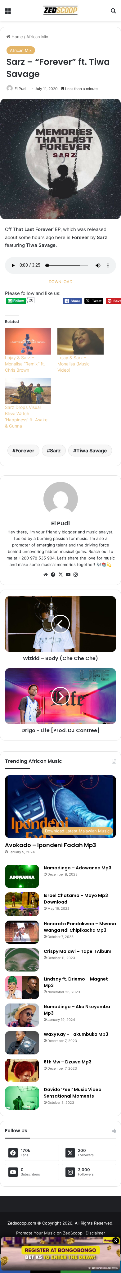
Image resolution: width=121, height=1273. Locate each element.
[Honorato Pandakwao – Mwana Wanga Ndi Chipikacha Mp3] (22, 932)
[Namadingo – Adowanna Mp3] (22, 876)
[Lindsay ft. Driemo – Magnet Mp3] (22, 987)
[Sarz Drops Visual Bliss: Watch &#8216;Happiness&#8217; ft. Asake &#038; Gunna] (28, 391)
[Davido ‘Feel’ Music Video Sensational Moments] (22, 1098)
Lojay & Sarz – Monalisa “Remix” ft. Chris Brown (25, 364)
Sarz (55, 450)
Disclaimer (95, 1232)
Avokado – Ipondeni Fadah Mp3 (50, 845)
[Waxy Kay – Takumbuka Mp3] (22, 1042)
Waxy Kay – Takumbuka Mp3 (76, 1034)
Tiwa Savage (91, 450)
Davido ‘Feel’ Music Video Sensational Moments (72, 1092)
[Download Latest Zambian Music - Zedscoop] (60, 10)
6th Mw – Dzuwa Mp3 (68, 1062)
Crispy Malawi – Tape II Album (77, 951)
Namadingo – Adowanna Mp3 (77, 868)
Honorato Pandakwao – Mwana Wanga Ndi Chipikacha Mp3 (80, 927)
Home (16, 36)
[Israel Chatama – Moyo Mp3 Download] (22, 904)
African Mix (37, 36)
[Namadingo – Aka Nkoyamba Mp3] (22, 1015)
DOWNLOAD (60, 281)
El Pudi (20, 88)
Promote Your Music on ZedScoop (49, 1232)
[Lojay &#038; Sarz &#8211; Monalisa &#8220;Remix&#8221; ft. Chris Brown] (28, 341)
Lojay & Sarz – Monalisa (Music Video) (73, 364)
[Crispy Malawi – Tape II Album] (22, 960)
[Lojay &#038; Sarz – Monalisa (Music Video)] (80, 341)
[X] (60, 574)
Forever (25, 450)
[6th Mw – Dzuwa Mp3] (22, 1070)
